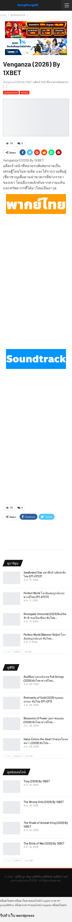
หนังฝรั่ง (24, 92)
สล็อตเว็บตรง (7, 900)
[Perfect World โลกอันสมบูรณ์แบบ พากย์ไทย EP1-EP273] (11, 598)
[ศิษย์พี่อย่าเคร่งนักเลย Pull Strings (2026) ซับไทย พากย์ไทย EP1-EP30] (11, 682)
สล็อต (18, 900)
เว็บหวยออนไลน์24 (32, 900)
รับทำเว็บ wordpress (17, 915)
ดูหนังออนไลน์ (11, 92)
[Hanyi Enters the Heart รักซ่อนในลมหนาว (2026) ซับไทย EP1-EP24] (11, 744)
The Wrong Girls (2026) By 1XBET (44, 802)
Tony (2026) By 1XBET (37, 781)
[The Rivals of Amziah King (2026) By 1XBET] (11, 828)
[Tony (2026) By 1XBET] (11, 786)
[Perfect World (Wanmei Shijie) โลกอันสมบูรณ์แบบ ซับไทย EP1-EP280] (11, 640)
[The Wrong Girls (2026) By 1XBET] (11, 807)
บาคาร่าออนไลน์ (31, 905)
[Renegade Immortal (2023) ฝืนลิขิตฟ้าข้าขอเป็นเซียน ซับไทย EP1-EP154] (11, 619)
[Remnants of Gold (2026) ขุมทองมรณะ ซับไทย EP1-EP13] (11, 703)
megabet (46, 905)
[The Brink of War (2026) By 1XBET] (11, 849)
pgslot (47, 900)
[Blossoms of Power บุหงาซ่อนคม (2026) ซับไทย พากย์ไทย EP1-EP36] (11, 723)
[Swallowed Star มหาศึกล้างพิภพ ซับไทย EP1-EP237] (11, 578)
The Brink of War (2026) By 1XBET (44, 843)
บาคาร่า (55, 900)
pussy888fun (7, 905)
